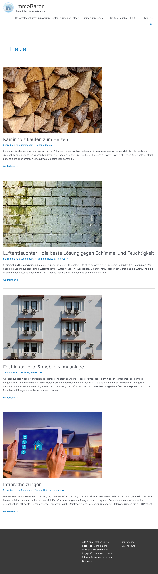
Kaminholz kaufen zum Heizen (35, 139)
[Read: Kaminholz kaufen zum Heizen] (52, 99)
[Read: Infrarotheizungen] (52, 444)
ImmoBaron (30, 6)
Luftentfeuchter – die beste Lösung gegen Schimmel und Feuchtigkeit (78, 253)
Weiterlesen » (10, 166)
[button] (151, 24)
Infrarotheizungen (22, 484)
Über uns (148, 18)
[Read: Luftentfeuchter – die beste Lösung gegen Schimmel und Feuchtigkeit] (52, 213)
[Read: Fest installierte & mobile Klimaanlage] (52, 327)
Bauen (38, 490)
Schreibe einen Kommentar (18, 144)
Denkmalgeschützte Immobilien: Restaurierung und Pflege (47, 18)
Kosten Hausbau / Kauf (122, 18)
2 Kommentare (11, 372)
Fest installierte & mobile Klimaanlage (43, 367)
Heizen (39, 144)
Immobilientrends (93, 18)
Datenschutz (128, 545)
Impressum (128, 541)
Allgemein (40, 258)
